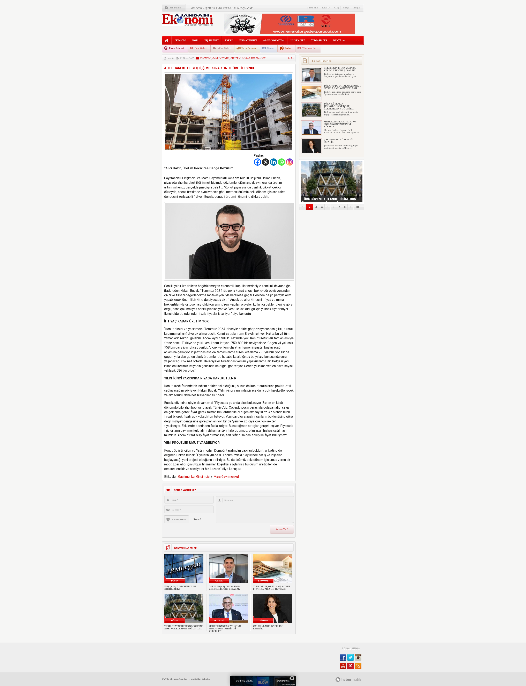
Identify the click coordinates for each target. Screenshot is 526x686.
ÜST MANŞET (258, 58)
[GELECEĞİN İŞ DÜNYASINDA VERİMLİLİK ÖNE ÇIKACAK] (311, 80)
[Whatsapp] (281, 162)
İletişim (356, 7)
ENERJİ (229, 40)
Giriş (336, 7)
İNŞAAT (246, 58)
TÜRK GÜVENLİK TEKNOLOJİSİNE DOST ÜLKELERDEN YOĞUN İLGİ (183, 627)
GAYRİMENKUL (220, 58)
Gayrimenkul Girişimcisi (194, 477)
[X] (265, 162)
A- (289, 58)
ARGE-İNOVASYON (273, 40)
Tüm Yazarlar (309, 48)
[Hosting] (338, 679)
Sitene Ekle (312, 7)
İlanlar (288, 48)
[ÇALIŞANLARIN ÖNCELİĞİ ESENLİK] (311, 152)
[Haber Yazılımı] (352, 679)
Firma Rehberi (176, 48)
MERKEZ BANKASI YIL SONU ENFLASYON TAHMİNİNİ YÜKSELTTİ (225, 628)
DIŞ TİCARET (211, 40)
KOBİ (195, 40)
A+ (292, 58)
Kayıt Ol (326, 7)
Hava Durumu (248, 48)
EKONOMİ (180, 40)
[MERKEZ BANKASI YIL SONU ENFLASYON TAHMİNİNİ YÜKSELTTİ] (311, 134)
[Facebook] (257, 162)
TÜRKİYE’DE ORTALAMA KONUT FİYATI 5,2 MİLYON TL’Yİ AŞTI (271, 587)
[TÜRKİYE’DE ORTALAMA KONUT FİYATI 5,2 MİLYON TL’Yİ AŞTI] (311, 98)
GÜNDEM (236, 58)
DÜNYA (337, 40)
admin (171, 58)
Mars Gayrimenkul (226, 477)
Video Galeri (224, 48)
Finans (270, 48)
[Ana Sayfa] (166, 40)
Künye (346, 7)
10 (357, 207)
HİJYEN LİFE (298, 40)
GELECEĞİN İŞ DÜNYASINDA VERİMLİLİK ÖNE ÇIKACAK (222, 8)
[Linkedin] (273, 162)
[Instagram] (289, 162)
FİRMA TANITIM (248, 40)
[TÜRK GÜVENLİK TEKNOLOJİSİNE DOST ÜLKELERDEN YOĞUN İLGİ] (311, 116)
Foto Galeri (200, 48)
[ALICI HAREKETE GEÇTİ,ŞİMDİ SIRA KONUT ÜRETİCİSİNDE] (228, 152)
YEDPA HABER (319, 40)
